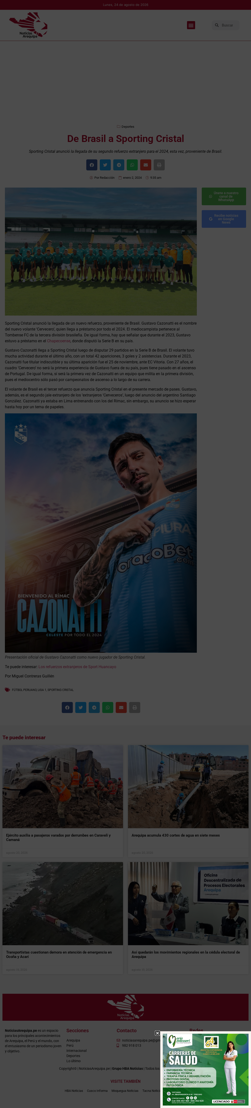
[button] (157, 1033)
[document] (125, 554)
